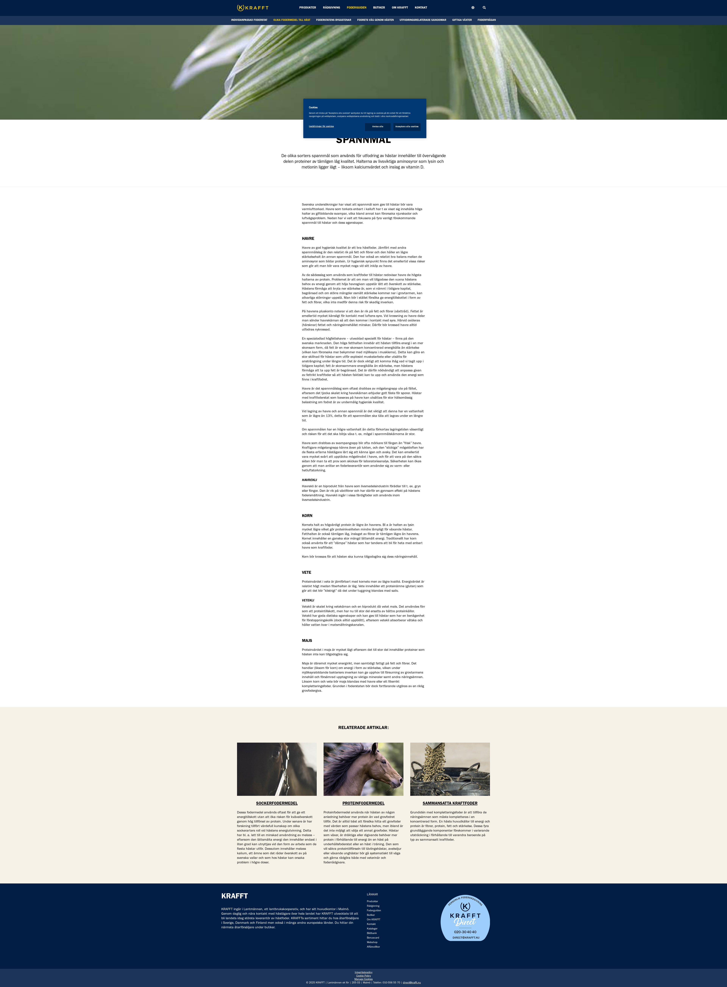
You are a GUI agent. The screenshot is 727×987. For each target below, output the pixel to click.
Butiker (379, 7)
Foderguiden (356, 7)
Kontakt (421, 7)
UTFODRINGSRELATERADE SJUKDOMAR (423, 20)
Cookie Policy (363, 976)
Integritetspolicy (363, 972)
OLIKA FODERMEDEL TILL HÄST (291, 20)
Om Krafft (400, 7)
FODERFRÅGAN (487, 20)
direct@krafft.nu (412, 983)
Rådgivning (331, 7)
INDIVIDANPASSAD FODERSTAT (249, 20)
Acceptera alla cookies (407, 127)
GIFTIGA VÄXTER (462, 20)
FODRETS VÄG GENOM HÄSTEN (375, 20)
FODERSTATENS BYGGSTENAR (333, 20)
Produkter (307, 7)
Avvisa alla (377, 127)
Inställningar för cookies (321, 127)
